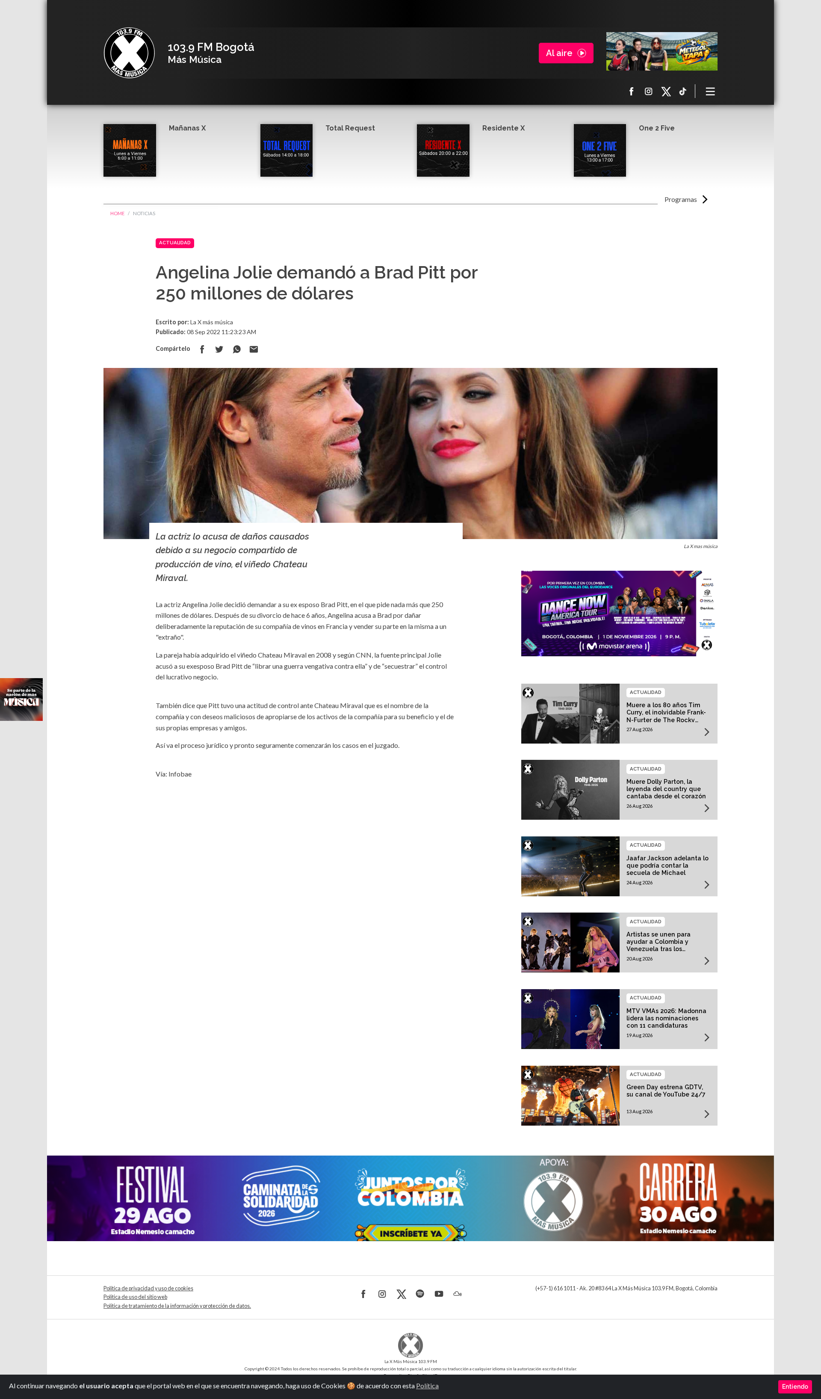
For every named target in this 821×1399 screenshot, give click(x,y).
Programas (680, 199)
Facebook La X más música (631, 91)
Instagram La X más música (649, 91)
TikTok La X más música (683, 91)
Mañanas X (187, 128)
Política (427, 1385)
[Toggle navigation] (711, 91)
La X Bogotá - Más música (129, 53)
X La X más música (666, 91)
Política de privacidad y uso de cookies (148, 1288)
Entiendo (795, 1386)
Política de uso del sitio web (135, 1297)
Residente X (503, 128)
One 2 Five (657, 128)
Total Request (350, 128)
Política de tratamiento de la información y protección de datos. (177, 1306)
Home (117, 213)
